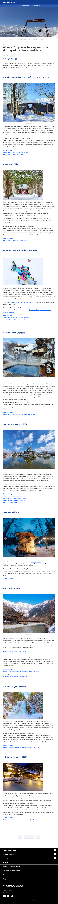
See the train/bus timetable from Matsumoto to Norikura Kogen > (21, 671)
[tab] (26, 123)
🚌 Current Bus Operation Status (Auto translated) (29, 5)
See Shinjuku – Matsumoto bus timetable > (15, 496)
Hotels (5, 858)
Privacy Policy (6, 892)
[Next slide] (52, 103)
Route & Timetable (9, 850)
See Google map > (8, 150)
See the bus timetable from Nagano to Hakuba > (16, 152)
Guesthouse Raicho (35, 730)
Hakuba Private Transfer (11, 866)
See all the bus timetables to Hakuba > (14, 154)
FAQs (4, 879)
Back (29, 836)
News (5, 875)
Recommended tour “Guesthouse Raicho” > (15, 651)
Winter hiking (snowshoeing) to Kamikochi (15, 676)
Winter (12, 55)
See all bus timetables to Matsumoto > (14, 500)
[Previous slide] (5, 615)
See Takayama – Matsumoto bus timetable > (15, 498)
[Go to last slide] (5, 103)
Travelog (10, 39)
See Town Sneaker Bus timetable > (13, 502)
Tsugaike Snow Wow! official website (21, 302)
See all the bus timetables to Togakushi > (15, 240)
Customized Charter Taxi (11, 871)
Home (4, 39)
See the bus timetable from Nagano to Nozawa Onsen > (19, 414)
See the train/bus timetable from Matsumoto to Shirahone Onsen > (22, 820)
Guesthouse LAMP (35, 562)
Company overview (7, 890)
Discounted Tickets (9, 854)
